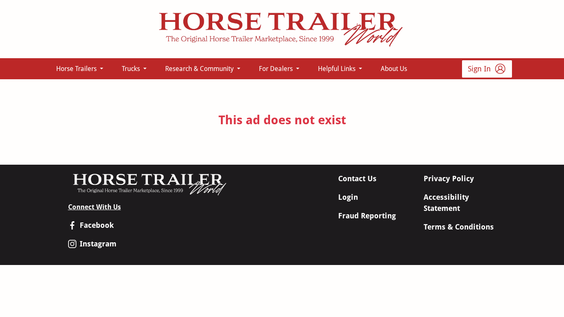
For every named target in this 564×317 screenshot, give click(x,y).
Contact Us (357, 178)
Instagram (98, 243)
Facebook (97, 225)
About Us (394, 69)
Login (348, 197)
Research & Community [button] (200, 69)
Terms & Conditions (459, 226)
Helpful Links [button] (337, 69)
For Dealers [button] (276, 69)
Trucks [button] (132, 69)
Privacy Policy (449, 178)
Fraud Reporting (367, 215)
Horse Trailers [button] (77, 69)
